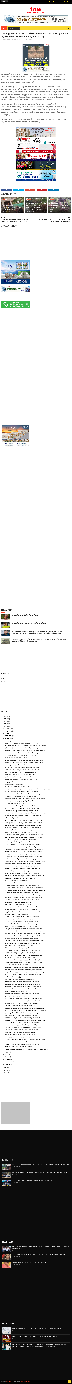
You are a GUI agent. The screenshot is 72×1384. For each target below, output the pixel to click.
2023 (5, 724)
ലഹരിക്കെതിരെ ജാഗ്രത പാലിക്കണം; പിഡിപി (18, 1037)
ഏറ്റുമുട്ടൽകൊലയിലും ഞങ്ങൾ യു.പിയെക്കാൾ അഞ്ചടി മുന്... (23, 760)
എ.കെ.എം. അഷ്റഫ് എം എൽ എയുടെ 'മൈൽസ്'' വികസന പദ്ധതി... (25, 861)
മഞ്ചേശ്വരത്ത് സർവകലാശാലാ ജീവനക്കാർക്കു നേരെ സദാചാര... (25, 1042)
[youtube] (64, 2)
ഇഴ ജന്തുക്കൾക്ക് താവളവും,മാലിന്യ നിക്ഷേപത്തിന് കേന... (22, 993)
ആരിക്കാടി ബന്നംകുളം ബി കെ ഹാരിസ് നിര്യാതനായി (21, 779)
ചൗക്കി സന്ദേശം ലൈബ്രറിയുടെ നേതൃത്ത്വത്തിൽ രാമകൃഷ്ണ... (23, 895)
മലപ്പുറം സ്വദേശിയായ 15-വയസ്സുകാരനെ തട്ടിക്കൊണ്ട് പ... (22, 873)
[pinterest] (67, 2)
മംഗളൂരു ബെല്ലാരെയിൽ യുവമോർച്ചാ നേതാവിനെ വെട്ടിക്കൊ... (24, 823)
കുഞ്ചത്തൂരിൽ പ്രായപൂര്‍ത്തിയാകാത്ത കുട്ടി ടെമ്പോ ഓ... (22, 830)
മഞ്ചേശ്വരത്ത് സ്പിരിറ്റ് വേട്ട (13, 784)
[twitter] (49, 2)
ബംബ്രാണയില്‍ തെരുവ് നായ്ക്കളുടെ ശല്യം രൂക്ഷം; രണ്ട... (22, 866)
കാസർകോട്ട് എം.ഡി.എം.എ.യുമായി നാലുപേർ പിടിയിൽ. (21, 900)
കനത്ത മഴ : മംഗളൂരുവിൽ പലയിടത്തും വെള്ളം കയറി (20, 755)
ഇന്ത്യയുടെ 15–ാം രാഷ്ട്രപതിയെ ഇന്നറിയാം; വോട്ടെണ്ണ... (21, 921)
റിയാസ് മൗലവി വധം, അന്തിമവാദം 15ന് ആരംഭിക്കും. (20, 1034)
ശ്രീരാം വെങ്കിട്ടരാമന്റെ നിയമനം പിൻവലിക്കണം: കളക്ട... (21, 748)
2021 (5, 1067)
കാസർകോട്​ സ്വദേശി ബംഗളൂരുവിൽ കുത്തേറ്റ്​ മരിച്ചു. (21, 1005)
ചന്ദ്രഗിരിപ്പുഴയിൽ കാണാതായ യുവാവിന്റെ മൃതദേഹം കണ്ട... (23, 986)
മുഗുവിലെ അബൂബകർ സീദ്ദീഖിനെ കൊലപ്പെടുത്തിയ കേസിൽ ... (24, 969)
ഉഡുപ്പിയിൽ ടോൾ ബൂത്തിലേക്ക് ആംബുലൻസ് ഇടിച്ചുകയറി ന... (23, 928)
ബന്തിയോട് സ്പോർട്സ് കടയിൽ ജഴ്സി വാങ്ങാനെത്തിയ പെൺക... (24, 854)
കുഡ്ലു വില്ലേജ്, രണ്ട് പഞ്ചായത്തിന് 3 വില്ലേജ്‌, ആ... (21, 753)
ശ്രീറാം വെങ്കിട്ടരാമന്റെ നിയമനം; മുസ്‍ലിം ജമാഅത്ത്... (21, 772)
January (7, 1064)
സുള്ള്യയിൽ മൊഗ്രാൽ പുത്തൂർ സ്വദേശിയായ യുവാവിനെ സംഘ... (25, 912)
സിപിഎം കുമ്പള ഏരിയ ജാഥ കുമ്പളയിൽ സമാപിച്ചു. (20, 847)
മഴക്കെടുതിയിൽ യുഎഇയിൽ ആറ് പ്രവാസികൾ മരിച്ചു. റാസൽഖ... (25, 762)
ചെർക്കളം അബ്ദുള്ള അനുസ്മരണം (14, 803)
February (8, 1062)
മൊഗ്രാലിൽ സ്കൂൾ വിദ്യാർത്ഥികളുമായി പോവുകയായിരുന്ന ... (23, 1003)
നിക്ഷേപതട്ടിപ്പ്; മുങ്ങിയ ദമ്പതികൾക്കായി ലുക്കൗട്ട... (19, 945)
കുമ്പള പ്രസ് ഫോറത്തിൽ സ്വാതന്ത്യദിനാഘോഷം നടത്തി (32, 1180)
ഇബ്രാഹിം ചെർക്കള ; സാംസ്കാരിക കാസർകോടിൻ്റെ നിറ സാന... (24, 875)
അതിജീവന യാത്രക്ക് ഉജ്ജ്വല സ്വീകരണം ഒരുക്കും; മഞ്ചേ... (23, 859)
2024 (5, 721)
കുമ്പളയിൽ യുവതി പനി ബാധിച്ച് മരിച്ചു (16, 871)
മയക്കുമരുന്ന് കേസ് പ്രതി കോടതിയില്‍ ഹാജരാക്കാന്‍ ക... (22, 1044)
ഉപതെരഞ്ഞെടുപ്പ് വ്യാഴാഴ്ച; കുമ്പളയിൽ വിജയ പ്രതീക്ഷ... (22, 950)
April (7, 1057)
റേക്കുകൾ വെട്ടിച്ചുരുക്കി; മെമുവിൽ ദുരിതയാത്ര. (19, 919)
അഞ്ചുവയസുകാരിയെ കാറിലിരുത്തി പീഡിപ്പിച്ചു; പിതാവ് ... (22, 868)
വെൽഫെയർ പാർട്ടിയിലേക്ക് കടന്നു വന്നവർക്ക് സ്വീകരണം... (23, 931)
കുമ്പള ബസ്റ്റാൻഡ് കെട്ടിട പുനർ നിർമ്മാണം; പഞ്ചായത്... (22, 916)
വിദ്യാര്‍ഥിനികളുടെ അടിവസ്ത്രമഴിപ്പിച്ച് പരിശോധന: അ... (22, 948)
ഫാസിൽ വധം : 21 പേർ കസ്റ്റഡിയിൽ (15, 758)
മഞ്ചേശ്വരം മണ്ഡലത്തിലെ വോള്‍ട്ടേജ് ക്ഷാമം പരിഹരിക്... (22, 1001)
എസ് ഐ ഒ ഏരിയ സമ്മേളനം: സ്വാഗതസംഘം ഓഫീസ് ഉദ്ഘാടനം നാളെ (27, 789)
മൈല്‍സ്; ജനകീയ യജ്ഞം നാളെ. (14, 883)
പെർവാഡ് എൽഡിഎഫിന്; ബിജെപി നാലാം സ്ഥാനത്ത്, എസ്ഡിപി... (25, 890)
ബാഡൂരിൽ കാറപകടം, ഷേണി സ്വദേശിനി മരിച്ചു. (19, 979)
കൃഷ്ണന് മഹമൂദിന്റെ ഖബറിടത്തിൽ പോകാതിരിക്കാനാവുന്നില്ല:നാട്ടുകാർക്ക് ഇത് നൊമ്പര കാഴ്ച (58, 205)
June (6, 1052)
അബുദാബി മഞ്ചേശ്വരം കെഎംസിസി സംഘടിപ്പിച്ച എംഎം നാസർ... (25, 924)
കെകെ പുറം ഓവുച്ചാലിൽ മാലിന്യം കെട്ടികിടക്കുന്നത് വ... (22, 765)
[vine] (62, 2)
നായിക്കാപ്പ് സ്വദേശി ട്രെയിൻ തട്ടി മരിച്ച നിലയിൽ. (20, 774)
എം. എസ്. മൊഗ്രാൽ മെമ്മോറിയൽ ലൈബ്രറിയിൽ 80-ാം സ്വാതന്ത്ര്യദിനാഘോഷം (40, 1164)
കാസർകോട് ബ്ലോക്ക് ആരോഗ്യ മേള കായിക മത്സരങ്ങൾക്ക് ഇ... (24, 940)
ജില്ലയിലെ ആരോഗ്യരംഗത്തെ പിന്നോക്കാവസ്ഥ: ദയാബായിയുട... (25, 798)
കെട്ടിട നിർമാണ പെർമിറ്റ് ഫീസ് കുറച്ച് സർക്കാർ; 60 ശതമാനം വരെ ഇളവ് (36, 1328)
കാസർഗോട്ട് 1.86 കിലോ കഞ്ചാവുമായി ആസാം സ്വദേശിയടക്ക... (24, 967)
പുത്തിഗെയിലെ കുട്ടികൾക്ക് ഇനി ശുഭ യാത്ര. (18, 1046)
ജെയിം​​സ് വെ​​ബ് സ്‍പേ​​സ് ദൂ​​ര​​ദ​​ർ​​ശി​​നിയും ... (17, 965)
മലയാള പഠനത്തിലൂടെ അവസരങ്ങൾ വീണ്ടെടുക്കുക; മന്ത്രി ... (23, 974)
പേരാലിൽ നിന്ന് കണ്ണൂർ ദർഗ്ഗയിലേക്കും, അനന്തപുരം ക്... (21, 810)
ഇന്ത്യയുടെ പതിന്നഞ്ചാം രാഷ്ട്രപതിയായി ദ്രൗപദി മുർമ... (22, 907)
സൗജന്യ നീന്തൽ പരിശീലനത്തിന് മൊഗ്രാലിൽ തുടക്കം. (22, 981)
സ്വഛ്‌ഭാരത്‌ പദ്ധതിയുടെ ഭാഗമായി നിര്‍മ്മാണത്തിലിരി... (21, 989)
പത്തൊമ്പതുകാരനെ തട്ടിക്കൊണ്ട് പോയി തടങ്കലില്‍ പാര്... (22, 943)
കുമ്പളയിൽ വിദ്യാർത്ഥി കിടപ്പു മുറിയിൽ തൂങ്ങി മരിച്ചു (29, 623)
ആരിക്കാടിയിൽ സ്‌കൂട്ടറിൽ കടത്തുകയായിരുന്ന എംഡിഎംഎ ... (23, 851)
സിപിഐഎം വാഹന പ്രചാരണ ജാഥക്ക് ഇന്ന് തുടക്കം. (21, 1015)
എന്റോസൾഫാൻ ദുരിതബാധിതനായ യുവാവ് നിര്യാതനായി (23, 962)
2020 (5, 1070)
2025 (5, 719)
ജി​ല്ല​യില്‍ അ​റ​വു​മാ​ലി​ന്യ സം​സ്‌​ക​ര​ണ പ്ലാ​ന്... (19, 878)
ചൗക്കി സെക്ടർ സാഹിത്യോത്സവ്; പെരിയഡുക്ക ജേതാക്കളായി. (23, 955)
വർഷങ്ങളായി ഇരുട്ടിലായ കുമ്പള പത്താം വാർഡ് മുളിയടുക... (23, 827)
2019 (5, 1072)
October (8, 733)
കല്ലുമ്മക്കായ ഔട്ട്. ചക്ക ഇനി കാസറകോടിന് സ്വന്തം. (21, 806)
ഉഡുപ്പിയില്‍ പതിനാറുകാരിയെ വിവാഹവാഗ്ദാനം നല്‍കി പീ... (22, 1030)
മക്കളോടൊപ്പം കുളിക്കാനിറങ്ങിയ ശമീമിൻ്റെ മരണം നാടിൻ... (22, 743)
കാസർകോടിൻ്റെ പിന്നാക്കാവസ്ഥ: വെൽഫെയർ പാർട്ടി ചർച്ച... (23, 897)
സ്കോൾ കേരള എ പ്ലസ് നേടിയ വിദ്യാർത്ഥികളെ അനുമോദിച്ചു (23, 849)
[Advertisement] (21, 296)
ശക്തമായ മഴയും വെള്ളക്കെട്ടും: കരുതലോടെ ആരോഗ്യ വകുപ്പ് (12, 207)
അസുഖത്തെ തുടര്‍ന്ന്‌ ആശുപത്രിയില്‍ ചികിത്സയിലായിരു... (22, 767)
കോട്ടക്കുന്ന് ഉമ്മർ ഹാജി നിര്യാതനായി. (16, 914)
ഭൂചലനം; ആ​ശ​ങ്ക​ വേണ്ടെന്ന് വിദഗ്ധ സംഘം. (18, 996)
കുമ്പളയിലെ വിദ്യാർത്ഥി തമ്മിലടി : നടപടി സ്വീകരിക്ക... (21, 796)
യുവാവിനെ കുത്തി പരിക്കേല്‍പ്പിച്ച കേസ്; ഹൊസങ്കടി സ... (21, 1032)
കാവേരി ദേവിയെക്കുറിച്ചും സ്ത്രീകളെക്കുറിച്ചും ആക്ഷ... (20, 953)
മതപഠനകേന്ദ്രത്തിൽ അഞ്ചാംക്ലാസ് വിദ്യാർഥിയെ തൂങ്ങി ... (23, 794)
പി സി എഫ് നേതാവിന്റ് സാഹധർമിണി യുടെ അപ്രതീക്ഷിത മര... (24, 820)
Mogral (30, 39)
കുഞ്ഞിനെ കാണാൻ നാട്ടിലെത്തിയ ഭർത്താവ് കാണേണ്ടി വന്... (23, 825)
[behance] (59, 2)
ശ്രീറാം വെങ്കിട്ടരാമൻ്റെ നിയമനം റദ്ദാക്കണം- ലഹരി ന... (21, 818)
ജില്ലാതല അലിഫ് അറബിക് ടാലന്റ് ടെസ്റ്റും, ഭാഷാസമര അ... (23, 863)
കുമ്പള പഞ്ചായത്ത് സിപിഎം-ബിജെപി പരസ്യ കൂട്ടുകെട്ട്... (22, 885)
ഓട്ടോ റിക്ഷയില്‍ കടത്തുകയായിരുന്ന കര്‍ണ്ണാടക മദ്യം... (21, 926)
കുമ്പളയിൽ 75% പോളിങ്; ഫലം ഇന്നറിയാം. (17, 902)
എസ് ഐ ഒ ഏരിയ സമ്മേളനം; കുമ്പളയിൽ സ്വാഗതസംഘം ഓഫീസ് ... (26, 777)
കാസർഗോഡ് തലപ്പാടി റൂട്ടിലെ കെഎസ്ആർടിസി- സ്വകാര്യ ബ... (25, 933)
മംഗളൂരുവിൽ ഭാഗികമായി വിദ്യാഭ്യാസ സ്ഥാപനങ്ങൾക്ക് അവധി (24, 782)
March (7, 1059)
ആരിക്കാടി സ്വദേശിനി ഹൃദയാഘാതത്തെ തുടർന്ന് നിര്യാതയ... (24, 835)
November (8, 731)
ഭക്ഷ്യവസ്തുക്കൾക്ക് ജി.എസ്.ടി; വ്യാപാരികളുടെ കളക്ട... (21, 842)
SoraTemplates (9, 1381)
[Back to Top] (69, 1381)
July (6, 741)
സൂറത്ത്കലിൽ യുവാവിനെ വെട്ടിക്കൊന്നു (17, 786)
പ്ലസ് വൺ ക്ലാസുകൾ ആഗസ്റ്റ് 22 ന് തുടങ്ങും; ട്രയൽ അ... (23, 837)
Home (4, 28)
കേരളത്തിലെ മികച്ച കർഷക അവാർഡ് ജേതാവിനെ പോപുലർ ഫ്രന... (25, 750)
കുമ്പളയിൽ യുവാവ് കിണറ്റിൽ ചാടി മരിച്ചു (25, 615)
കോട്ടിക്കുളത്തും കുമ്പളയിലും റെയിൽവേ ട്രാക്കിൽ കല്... (21, 909)
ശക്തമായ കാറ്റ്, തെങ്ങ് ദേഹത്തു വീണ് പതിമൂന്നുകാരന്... (22, 984)
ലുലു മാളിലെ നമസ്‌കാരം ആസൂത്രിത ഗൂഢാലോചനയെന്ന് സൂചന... (25, 972)
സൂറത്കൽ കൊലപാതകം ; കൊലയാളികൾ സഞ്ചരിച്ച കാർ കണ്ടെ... (25, 745)
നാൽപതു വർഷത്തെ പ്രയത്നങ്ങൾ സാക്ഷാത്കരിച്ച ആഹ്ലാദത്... (24, 1020)
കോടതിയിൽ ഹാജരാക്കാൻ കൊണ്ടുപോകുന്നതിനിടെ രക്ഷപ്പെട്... (24, 1008)
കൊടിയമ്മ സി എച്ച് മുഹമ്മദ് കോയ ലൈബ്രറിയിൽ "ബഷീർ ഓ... (24, 856)
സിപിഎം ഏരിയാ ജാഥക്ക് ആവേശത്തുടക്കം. (17, 880)
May (6, 1054)
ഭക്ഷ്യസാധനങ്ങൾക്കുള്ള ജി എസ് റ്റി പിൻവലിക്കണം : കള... (22, 801)
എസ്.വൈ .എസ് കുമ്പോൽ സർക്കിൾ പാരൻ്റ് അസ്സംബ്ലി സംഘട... (25, 1039)
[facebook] (47, 2)
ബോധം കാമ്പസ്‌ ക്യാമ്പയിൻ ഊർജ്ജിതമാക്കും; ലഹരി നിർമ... (23, 936)
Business (5, 678)
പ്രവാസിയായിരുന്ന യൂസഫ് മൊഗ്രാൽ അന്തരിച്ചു (29, 1262)
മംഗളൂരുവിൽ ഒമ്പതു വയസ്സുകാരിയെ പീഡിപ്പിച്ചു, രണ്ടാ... (21, 832)
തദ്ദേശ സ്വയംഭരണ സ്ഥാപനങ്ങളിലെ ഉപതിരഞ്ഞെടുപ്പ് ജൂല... (23, 1027)
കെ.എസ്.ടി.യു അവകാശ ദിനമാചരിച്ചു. (16, 991)
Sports (4, 681)
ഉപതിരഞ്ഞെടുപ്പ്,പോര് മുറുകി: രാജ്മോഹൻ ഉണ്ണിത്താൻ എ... (23, 1022)
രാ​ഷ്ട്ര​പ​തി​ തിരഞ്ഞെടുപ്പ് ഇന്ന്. (13, 977)
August (7, 738)
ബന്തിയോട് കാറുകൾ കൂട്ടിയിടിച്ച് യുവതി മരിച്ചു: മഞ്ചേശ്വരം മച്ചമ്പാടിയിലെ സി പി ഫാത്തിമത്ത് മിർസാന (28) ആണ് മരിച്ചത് (39, 640)
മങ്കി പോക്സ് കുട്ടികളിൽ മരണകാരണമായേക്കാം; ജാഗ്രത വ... (23, 998)
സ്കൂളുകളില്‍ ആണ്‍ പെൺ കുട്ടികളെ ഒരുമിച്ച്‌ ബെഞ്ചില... (22, 791)
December (8, 728)
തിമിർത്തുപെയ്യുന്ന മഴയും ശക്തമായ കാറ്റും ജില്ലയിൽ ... (22, 1018)
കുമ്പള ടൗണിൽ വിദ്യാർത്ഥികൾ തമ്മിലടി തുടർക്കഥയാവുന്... (23, 815)
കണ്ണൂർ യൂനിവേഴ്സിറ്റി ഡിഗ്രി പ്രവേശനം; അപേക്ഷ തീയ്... (21, 839)
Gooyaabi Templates (25, 1381)
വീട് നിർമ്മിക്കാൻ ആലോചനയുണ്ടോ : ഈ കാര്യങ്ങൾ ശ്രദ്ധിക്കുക (34, 1336)
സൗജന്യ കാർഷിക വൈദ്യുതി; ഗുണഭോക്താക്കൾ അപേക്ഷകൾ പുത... (26, 1049)
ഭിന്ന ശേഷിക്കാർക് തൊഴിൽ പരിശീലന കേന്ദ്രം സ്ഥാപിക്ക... (22, 957)
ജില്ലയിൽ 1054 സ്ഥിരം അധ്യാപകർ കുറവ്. (18, 904)
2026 (5, 716)
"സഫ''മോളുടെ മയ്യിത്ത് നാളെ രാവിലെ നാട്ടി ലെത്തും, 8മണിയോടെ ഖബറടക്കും (39, 1254)
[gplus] (56, 2)
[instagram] (54, 2)
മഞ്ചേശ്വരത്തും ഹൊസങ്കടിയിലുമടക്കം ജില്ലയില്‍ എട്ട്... (22, 938)
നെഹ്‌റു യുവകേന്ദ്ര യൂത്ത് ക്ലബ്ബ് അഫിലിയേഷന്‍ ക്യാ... (22, 808)
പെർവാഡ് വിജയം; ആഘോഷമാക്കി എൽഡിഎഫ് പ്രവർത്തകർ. (24, 888)
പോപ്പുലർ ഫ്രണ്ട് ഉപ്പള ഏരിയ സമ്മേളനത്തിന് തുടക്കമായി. (22, 844)
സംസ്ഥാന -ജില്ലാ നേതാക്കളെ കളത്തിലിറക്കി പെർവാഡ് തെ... (23, 960)
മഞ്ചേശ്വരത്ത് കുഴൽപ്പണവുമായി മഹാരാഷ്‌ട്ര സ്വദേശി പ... (23, 770)
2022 (5, 726)
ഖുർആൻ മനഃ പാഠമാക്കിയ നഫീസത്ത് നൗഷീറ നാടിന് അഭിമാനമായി (25, 813)
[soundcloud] (70, 2)
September (8, 736)
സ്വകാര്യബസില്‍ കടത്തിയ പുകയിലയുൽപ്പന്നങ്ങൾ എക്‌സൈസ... (25, 1010)
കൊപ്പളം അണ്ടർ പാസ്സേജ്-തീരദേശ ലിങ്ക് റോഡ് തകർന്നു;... (22, 892)
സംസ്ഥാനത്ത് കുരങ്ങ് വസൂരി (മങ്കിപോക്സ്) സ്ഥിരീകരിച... (22, 1025)
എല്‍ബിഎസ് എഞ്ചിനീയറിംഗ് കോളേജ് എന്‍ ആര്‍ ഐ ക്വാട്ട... (23, 1013)
